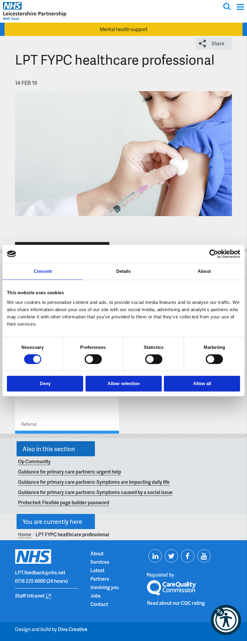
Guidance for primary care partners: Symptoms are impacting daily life (94, 481)
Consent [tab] (43, 271)
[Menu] (240, 7)
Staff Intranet (30, 595)
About (97, 553)
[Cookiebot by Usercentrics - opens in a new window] (213, 253)
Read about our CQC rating (176, 602)
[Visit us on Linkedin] (155, 556)
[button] (226, 620)
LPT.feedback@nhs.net (40, 572)
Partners (99, 578)
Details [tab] (123, 271)
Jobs (95, 595)
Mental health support (124, 29)
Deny (45, 383)
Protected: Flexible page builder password (63, 502)
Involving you (104, 587)
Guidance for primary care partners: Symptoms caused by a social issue (95, 492)
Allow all (202, 383)
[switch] (93, 359)
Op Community (34, 461)
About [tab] (204, 271)
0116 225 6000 (30, 580)
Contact (99, 604)
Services (99, 561)
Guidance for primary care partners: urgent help (69, 471)
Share (217, 43)
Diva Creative (72, 629)
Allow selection (124, 383)
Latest (97, 570)
